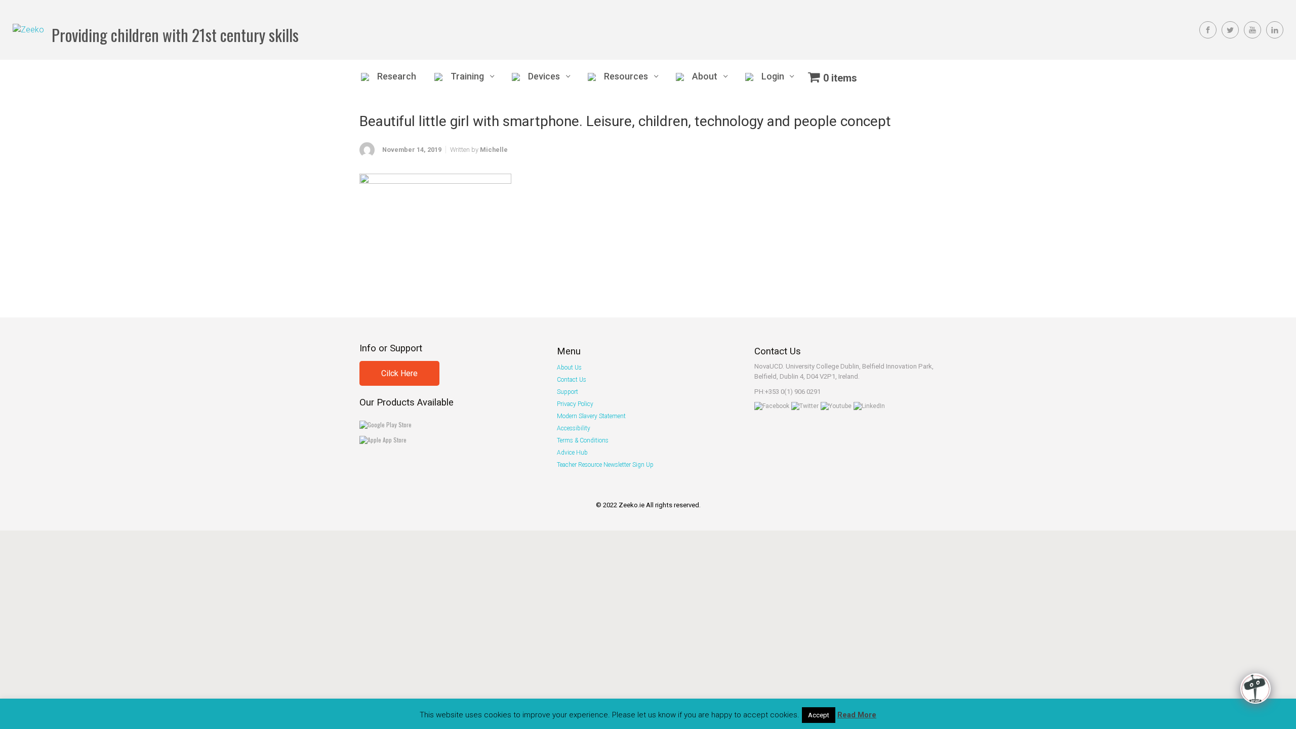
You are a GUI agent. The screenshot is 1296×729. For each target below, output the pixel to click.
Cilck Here (399, 373)
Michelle (494, 149)
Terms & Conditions (583, 440)
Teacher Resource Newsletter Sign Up (605, 464)
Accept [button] (818, 715)
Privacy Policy (575, 404)
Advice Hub (572, 452)
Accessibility (573, 428)
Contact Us (571, 379)
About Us (569, 367)
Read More (856, 714)
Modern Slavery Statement (591, 416)
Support (567, 391)
